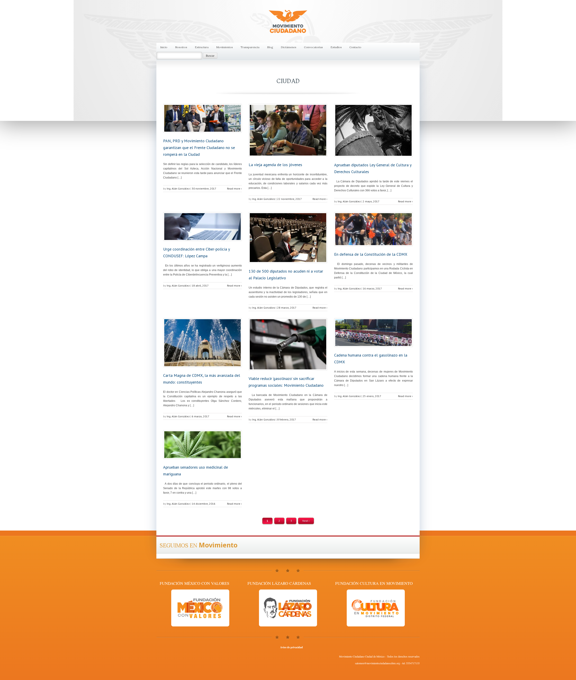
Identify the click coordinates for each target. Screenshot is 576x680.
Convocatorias (313, 47)
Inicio (163, 47)
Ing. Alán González (178, 188)
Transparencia (250, 47)
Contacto (355, 47)
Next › (306, 520)
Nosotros (181, 47)
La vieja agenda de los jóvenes (275, 164)
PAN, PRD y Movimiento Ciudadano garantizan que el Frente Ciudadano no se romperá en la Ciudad (199, 147)
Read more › (234, 188)
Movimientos (224, 47)
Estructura (202, 47)
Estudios (336, 47)
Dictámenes (288, 47)
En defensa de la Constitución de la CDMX (370, 254)
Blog (270, 47)
